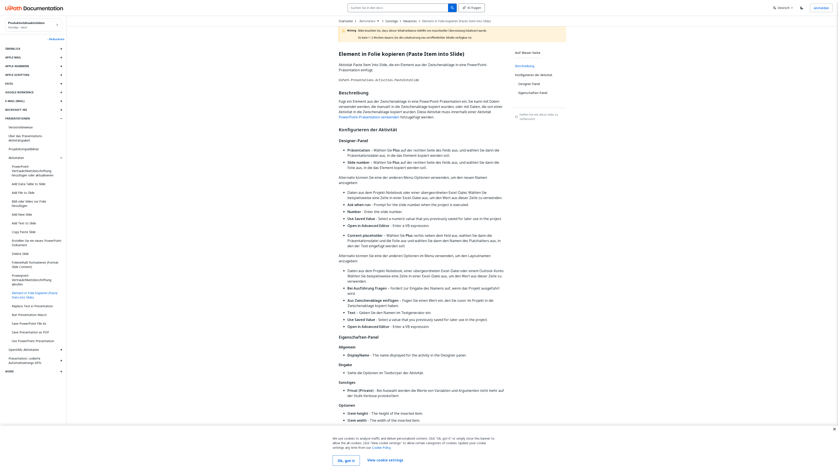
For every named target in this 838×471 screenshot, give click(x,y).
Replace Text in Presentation (32, 306)
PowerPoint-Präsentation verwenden (369, 117)
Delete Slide (20, 253)
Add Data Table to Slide (28, 184)
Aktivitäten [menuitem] (367, 21)
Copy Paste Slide (24, 232)
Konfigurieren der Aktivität (368, 130)
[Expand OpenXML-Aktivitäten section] (61, 350)
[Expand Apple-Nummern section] (61, 66)
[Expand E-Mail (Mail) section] (61, 101)
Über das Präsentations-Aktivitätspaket (26, 138)
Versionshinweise (21, 127)
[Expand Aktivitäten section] (61, 158)
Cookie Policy (381, 447)
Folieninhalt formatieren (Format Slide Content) (35, 264)
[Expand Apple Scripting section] (61, 75)
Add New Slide (22, 214)
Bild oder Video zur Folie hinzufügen (29, 203)
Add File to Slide (23, 192)
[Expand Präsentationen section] (61, 119)
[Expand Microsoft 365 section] (61, 110)
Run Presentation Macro (29, 314)
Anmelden (821, 8)
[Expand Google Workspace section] (61, 92)
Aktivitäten (16, 157)
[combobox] (399, 8)
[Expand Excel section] (61, 84)
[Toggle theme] (802, 8)
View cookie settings (385, 460)
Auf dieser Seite (527, 52)
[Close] (834, 429)
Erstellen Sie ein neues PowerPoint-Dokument (37, 242)
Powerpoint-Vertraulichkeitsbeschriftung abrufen (31, 280)
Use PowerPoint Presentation (33, 341)
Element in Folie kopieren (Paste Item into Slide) (456, 21)
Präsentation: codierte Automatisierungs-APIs (25, 360)
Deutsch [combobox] (781, 7)
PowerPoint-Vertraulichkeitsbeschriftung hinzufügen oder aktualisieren (32, 170)
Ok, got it (346, 460)
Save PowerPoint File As (29, 323)
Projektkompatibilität (24, 149)
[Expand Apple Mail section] (61, 58)
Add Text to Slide (24, 223)
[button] (35, 295)
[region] (419, 448)
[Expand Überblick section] (61, 49)
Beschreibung (354, 93)
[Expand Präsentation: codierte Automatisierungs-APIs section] (61, 361)
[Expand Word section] (61, 372)
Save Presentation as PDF (30, 332)
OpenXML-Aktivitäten (24, 349)
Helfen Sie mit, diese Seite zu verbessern (539, 116)
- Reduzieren (55, 39)
